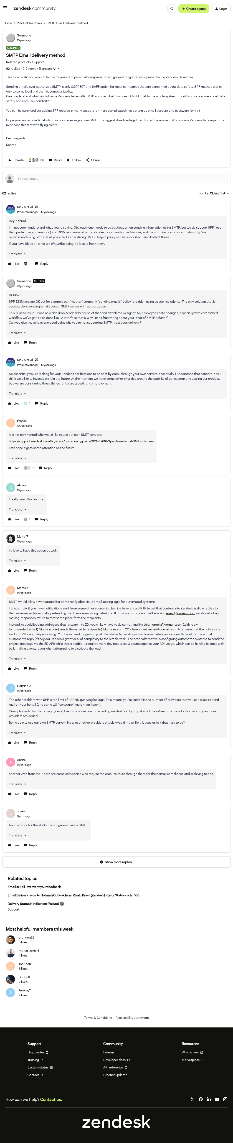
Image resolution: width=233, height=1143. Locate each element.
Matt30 (22, 588)
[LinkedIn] (209, 1099)
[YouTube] (217, 1099)
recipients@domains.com (105, 629)
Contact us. (51, 1099)
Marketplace (191, 1060)
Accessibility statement (132, 1018)
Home (8, 23)
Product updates (115, 1075)
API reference (113, 1067)
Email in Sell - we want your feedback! (34, 887)
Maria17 (22, 536)
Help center (36, 1052)
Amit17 (22, 760)
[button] (5, 9)
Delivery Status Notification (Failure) (33, 904)
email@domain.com (180, 613)
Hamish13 (24, 686)
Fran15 (22, 421)
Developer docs (114, 1060)
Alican (21, 485)
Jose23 (22, 811)
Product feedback (29, 23)
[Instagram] (225, 1099)
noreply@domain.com (166, 624)
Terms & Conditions (98, 1018)
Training (34, 1060)
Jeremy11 (25, 990)
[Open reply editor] (116, 178)
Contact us (35, 1075)
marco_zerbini (29, 951)
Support (13, 909)
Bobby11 (24, 977)
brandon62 (26, 937)
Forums (108, 1052)
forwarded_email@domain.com (35, 629)
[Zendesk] (116, 1127)
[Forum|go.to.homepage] (34, 8)
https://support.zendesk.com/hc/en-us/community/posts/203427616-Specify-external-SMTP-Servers (81, 441)
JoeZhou (25, 964)
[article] (116, 236)
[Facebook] (200, 1099)
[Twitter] (192, 1099)
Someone (24, 35)
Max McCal (25, 207)
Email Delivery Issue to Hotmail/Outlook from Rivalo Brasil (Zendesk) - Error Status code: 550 (73, 895)
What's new (190, 1052)
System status (38, 1067)
